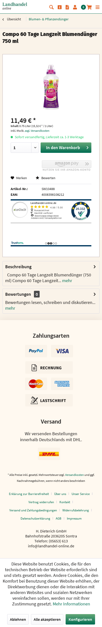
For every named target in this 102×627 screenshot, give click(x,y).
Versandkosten (74, 475)
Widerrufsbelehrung (75, 510)
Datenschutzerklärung (35, 518)
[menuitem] (51, 7)
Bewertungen (18, 294)
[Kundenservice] (60, 7)
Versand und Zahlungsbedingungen (33, 510)
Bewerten (48, 178)
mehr (66, 280)
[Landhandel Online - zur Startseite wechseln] (14, 6)
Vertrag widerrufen (41, 502)
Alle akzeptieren (47, 619)
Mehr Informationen (71, 604)
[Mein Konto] (75, 7)
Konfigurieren (80, 619)
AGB (58, 518)
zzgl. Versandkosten (37, 130)
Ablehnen (18, 619)
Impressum (74, 518)
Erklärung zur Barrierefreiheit (29, 494)
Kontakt (64, 502)
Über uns (60, 494)
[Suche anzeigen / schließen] (51, 7)
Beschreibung (18, 266)
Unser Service (81, 494)
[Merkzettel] (67, 7)
